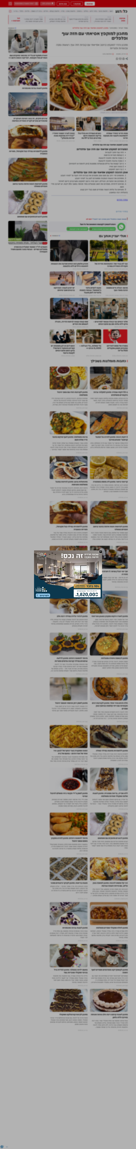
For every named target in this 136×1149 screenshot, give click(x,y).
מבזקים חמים (122, 50)
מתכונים (118, 85)
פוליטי (86, 11)
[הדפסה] (123, 89)
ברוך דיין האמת (36, 11)
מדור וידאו (93, 11)
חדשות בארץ (70, 11)
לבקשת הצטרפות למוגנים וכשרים (103, 279)
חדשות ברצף (103, 11)
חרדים (46, 11)
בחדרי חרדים (122, 249)
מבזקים (90, 3)
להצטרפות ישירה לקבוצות (78, 279)
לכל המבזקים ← (15, 50)
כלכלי (21, 11)
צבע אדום (63, 3)
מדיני (62, 11)
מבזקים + (77, 3)
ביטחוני (79, 11)
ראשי (111, 11)
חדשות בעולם (54, 11)
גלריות (27, 11)
